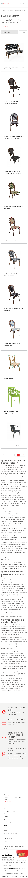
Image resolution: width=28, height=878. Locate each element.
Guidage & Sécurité (9, 844)
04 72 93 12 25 (7, 801)
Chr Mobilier (10, 10)
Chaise (6, 828)
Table (5, 830)
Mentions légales (9, 822)
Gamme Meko (8, 838)
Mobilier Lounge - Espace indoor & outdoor (14, 847)
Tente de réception (9, 836)
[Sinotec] (6, 795)
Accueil (3, 10)
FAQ (5, 819)
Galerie (6, 816)
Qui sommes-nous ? (10, 811)
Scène (5, 841)
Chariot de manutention (11, 833)
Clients (6, 814)
